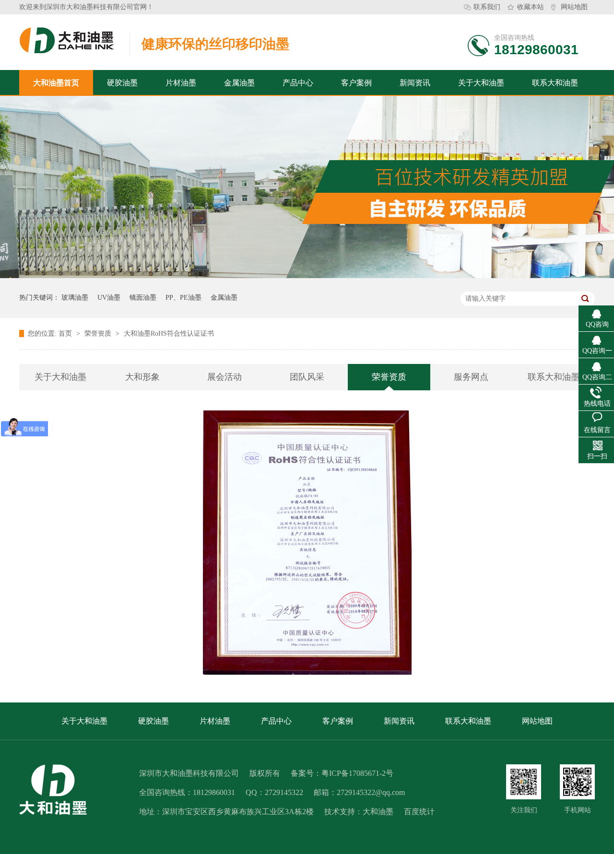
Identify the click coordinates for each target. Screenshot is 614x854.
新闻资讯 (415, 83)
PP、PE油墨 (183, 297)
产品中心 (298, 83)
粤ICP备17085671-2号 (357, 773)
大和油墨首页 (56, 83)
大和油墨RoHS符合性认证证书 (169, 333)
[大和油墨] (523, 781)
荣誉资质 (98, 333)
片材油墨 (180, 83)
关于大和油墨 (481, 83)
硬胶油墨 (122, 83)
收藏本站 (530, 7)
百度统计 (419, 811)
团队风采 (307, 377)
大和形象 (142, 377)
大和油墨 (378, 811)
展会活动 (224, 377)
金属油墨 (239, 83)
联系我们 (486, 7)
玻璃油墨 (74, 297)
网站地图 (574, 7)
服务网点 (471, 377)
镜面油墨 (143, 297)
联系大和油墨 (555, 83)
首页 (66, 333)
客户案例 (356, 83)
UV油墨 (108, 297)
